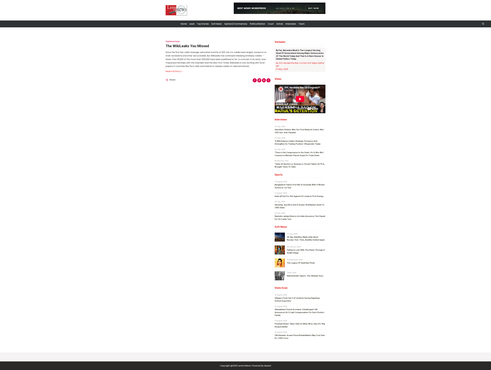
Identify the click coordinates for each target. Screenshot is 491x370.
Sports (279, 174)
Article (279, 23)
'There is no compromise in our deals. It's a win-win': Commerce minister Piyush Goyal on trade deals (299, 154)
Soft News (216, 23)
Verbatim (280, 41)
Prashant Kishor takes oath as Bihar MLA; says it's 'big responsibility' (300, 325)
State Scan (281, 287)
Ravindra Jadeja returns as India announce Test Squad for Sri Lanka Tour (300, 217)
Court (271, 23)
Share (172, 79)
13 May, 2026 (282, 69)
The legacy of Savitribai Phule (301, 263)
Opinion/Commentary (235, 23)
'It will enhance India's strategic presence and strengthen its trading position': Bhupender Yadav (297, 142)
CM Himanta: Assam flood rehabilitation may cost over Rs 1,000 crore (300, 336)
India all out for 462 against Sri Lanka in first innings (299, 196)
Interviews (291, 23)
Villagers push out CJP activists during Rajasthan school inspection (297, 299)
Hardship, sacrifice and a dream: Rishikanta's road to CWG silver (299, 206)
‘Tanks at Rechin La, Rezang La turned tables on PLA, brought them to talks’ (300, 165)
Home (184, 23)
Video (278, 78)
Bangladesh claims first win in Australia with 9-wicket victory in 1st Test (300, 186)
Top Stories (203, 23)
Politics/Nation (257, 23)
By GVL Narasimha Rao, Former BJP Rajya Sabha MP (300, 65)
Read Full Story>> (174, 71)
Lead (191, 23)
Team (302, 23)
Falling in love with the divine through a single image (306, 251)
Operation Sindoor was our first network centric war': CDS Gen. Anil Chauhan (300, 131)
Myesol (267, 365)
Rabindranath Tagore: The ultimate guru (305, 276)
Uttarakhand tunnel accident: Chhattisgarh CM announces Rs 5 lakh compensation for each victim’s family (299, 312)
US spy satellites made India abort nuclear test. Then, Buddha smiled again (306, 238)
